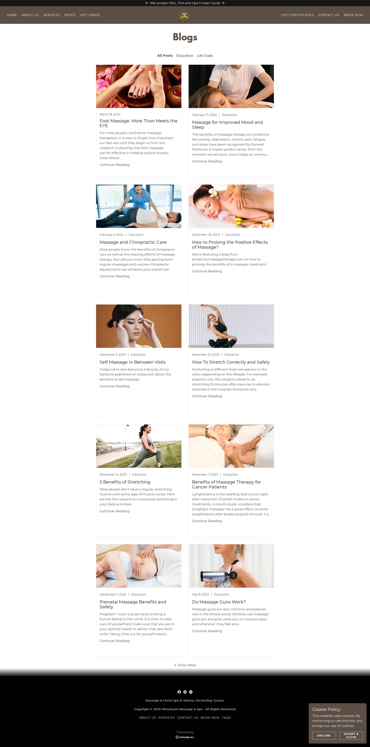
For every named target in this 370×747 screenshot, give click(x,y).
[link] (185, 15)
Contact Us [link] (328, 15)
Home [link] (12, 15)
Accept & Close (351, 735)
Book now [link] (353, 15)
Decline (324, 735)
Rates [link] (69, 15)
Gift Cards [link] (90, 15)
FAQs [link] (226, 717)
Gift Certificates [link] (297, 15)
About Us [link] (30, 15)
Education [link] (184, 56)
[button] (185, 665)
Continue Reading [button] (115, 165)
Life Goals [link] (205, 56)
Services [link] (51, 15)
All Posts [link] (165, 56)
